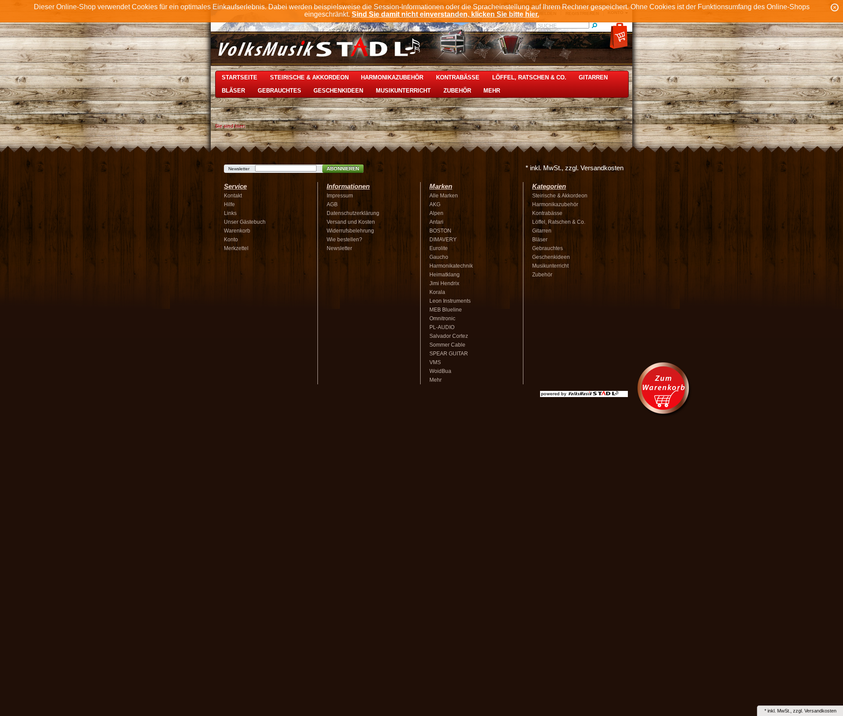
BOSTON (440, 231)
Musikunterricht (403, 90)
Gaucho (438, 257)
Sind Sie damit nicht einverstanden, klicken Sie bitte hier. (445, 14)
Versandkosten (820, 710)
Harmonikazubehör (392, 77)
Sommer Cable (447, 345)
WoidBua (440, 371)
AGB (332, 204)
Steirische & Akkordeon (309, 77)
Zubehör (457, 90)
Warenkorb (237, 231)
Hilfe (229, 204)
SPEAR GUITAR (448, 354)
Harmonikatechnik (451, 266)
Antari (436, 222)
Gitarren (593, 77)
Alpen (436, 213)
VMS (435, 362)
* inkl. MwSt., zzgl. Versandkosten (574, 168)
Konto (231, 239)
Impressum (340, 196)
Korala (437, 292)
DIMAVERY (443, 239)
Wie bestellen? (344, 239)
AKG (434, 204)
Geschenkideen (338, 90)
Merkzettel (236, 248)
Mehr (491, 90)
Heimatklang (444, 275)
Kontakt (233, 196)
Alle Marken (443, 196)
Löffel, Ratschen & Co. (529, 77)
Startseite (239, 77)
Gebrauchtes (279, 90)
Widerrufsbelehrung (350, 231)
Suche (547, 26)
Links (230, 213)
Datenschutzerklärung (353, 213)
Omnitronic (442, 318)
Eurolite (438, 248)
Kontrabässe (457, 77)
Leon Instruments (450, 301)
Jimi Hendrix (444, 283)
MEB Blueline (445, 310)
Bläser (233, 90)
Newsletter (238, 168)
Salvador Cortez (448, 336)
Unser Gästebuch (245, 222)
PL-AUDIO (441, 327)
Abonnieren (343, 168)
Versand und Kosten (351, 222)
